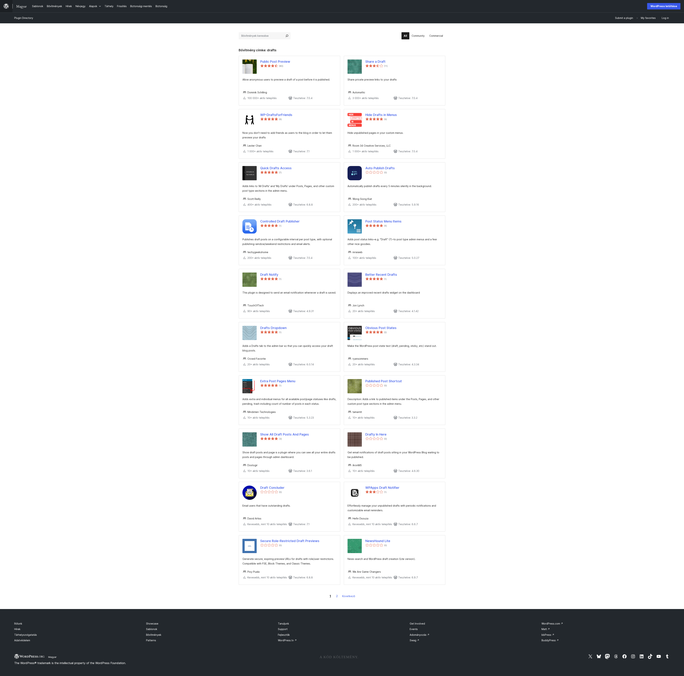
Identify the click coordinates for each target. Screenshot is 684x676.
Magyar (52, 657)
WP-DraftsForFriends (276, 115)
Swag (414, 640)
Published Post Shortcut (383, 381)
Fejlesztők (284, 634)
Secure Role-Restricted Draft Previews (289, 541)
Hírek (17, 629)
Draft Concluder (272, 487)
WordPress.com (552, 623)
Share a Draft (375, 61)
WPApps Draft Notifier (382, 487)
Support (282, 629)
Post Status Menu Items (383, 221)
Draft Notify (269, 274)
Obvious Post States (381, 328)
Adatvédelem (22, 640)
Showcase (152, 623)
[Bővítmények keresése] (287, 35)
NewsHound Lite (377, 541)
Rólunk (18, 623)
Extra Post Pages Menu (277, 381)
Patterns (151, 640)
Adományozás (419, 634)
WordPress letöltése (664, 6)
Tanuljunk (283, 623)
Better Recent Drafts (381, 274)
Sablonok (151, 629)
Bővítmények (153, 634)
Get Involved (417, 623)
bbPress (548, 634)
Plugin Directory (23, 17)
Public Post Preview (275, 61)
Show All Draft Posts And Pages (284, 434)
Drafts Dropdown (273, 328)
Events (414, 629)
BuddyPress (550, 640)
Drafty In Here (376, 434)
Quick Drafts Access (276, 168)
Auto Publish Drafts (380, 168)
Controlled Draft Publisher (280, 221)
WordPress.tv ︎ (287, 640)
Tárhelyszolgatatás (25, 634)
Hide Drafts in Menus (381, 115)
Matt (546, 629)
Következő (348, 596)
